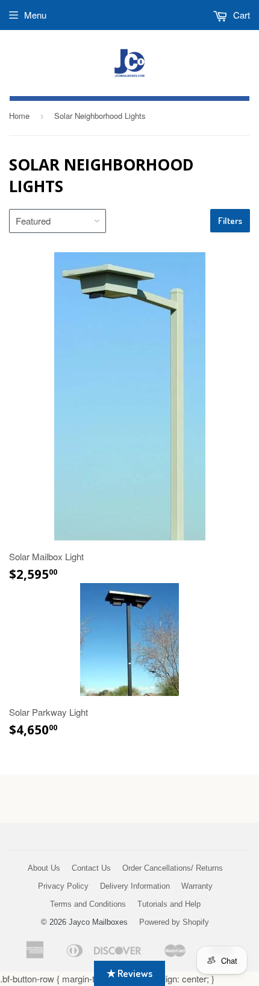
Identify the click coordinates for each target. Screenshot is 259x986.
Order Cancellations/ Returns (172, 868)
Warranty (197, 886)
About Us (44, 868)
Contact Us (91, 868)
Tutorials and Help (169, 904)
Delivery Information (135, 886)
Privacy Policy (63, 886)
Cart (240, 14)
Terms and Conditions (88, 904)
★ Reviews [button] (129, 973)
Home (19, 115)
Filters (230, 220)
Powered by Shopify (174, 922)
